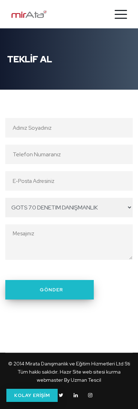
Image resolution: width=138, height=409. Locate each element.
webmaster (50, 380)
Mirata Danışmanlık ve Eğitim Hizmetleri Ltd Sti (77, 363)
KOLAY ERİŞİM (32, 395)
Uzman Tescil (86, 380)
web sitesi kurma (101, 372)
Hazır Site (70, 372)
